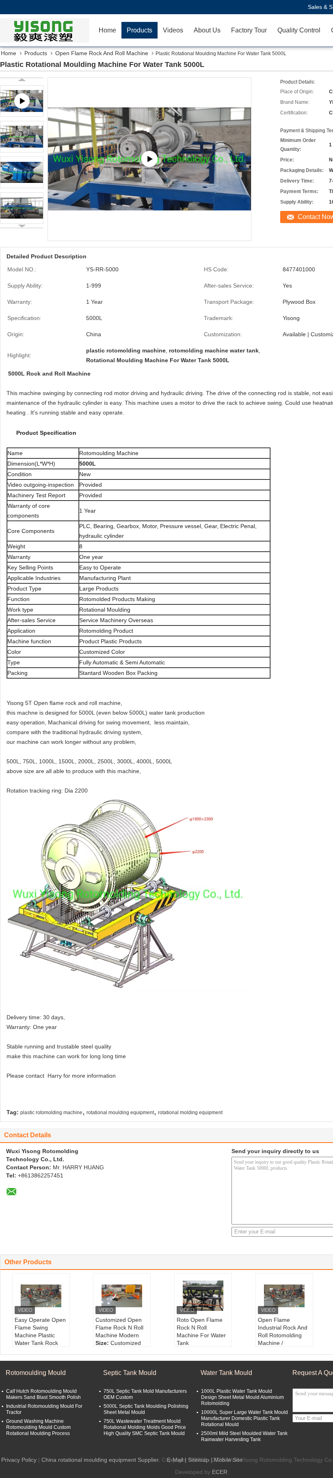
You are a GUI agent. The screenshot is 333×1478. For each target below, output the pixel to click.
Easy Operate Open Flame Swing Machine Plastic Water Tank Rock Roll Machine (40, 1335)
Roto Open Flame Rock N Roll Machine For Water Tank (201, 1331)
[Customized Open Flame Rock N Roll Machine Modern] (121, 1296)
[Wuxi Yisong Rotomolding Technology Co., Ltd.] (46, 30)
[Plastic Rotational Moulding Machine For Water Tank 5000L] (21, 137)
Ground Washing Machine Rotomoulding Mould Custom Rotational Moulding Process (38, 1427)
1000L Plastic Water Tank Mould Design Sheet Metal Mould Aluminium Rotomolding (242, 1397)
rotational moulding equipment (120, 1112)
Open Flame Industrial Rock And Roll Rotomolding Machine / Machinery (282, 1335)
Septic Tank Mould (129, 1372)
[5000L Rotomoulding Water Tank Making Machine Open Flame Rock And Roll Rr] (149, 159)
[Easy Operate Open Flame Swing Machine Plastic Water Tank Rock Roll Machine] (41, 1296)
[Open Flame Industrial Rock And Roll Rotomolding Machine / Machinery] (284, 1296)
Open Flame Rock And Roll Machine (101, 53)
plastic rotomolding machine (51, 1112)
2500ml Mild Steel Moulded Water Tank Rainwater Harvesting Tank (244, 1436)
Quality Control (298, 30)
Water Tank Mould (226, 1372)
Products (139, 30)
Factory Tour (249, 30)
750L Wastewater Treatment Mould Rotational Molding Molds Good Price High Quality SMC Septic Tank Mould (145, 1427)
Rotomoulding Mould (36, 1372)
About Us (207, 30)
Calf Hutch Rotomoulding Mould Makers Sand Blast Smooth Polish (43, 1394)
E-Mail (175, 1460)
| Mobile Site (226, 1460)
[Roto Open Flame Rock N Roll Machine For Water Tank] (203, 1296)
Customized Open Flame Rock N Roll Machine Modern (119, 1327)
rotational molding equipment (190, 1112)
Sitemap (198, 1460)
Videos (173, 30)
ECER (219, 1472)
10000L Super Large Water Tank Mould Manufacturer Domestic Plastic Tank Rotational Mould (244, 1418)
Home (107, 30)
